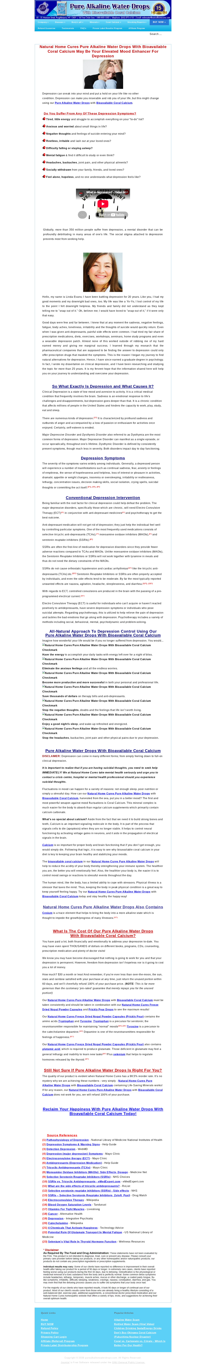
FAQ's (83, 28)
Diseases (60, 22)
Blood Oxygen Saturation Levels (69, 1204)
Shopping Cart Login (54, 1337)
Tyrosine (86, 1021)
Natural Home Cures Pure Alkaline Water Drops (118, 793)
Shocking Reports (136, 22)
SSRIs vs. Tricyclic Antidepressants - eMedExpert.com (84, 1181)
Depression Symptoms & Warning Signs (73, 1144)
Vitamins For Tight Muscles (66, 1209)
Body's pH (77, 22)
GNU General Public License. (128, 1362)
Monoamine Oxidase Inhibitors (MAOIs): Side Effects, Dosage (87, 1172)
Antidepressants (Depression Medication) (74, 1163)
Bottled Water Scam (134, 1324)
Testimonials (68, 28)
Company (43, 22)
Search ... (156, 34)
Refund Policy (49, 1328)
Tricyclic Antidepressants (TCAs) (68, 1167)
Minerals (95, 22)
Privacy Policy (50, 1332)
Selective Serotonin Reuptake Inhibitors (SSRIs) (78, 1177)
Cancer (53, 1213)
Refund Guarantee (46, 28)
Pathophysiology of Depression (68, 1140)
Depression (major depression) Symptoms (75, 1153)
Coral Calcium (113, 22)
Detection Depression (61, 1149)
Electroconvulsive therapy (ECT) (68, 1158)
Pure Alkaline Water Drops (72, 103)
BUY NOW (159, 22)
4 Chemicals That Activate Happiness (73, 1227)
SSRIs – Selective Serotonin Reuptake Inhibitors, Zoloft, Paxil (89, 1195)
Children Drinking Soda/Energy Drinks (138, 1328)
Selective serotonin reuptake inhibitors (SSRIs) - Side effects (88, 1190)
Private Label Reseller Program (107, 28)
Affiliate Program (137, 28)
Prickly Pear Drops (101, 1009)
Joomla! (65, 1362)
